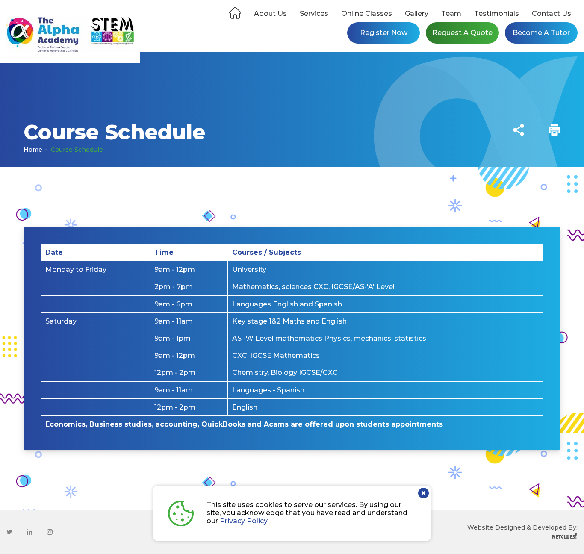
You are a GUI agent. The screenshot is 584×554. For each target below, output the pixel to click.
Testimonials (496, 13)
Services (314, 13)
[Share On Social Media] (518, 130)
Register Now (383, 33)
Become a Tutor (541, 33)
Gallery (416, 13)
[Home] (235, 11)
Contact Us (551, 13)
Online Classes (366, 13)
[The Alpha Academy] (70, 35)
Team (451, 13)
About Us (270, 13)
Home (33, 149)
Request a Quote (462, 33)
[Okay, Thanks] (423, 493)
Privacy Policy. (244, 521)
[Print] (548, 130)
